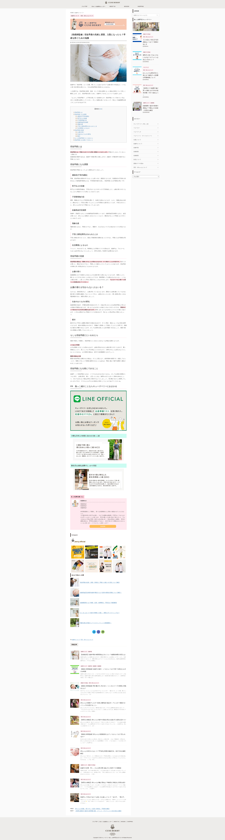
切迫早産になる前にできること (83, 140)
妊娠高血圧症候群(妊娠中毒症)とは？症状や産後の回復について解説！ (101, 592)
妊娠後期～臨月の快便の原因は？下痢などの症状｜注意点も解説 (150, 108)
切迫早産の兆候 (78, 130)
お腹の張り (79, 132)
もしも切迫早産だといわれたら (83, 138)
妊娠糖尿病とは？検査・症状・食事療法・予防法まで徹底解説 (98, 602)
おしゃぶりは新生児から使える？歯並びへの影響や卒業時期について (150, 75)
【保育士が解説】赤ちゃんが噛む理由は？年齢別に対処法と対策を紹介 (102, 782)
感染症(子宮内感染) (82, 116)
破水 (77, 136)
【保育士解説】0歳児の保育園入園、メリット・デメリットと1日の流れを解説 (98, 811)
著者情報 (102, 526)
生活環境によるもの (82, 128)
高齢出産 (79, 124)
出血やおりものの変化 (83, 134)
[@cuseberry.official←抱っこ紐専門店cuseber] (105, 552)
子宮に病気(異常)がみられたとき (86, 126)
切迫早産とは (77, 112)
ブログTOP (84, 6)
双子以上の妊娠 (81, 118)
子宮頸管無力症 (81, 120)
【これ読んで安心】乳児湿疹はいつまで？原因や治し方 (150, 42)
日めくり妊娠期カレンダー (98, 6)
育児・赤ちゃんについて (87, 639)
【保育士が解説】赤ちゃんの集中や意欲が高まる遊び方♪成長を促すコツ (103, 720)
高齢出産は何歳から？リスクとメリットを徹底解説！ (96, 623)
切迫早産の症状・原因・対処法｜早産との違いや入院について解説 (100, 582)
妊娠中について (76, 639)
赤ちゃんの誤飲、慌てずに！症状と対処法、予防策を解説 (92, 808)
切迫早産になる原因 (79, 114)
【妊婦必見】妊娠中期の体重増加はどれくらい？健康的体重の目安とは (102, 654)
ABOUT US (112, 6)
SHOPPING (141, 6)
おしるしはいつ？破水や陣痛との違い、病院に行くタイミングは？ (100, 612)
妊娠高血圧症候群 (81, 122)
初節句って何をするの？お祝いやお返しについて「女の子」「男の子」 (102, 797)
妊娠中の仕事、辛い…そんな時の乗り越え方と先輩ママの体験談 (100, 768)
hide (100, 109)
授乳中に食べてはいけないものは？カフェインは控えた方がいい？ (150, 57)
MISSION (126, 6)
